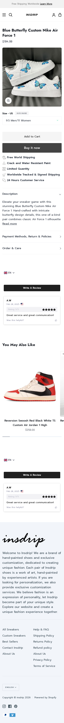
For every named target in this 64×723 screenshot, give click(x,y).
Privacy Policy (42, 660)
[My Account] (52, 15)
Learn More (46, 3)
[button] (32, 288)
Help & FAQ (41, 630)
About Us (8, 654)
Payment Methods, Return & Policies (26, 236)
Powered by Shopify (45, 697)
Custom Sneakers (14, 636)
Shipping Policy (43, 636)
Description (10, 194)
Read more (9, 224)
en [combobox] (9, 272)
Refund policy (42, 648)
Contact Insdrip (12, 648)
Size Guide (22, 113)
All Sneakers (10, 630)
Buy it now (32, 147)
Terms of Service (44, 666)
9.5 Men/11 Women (18, 121)
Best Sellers (10, 642)
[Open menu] (3, 15)
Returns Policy (42, 642)
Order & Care (11, 248)
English (9, 687)
